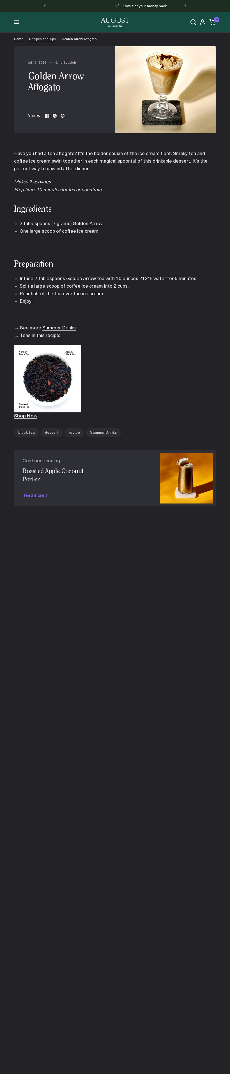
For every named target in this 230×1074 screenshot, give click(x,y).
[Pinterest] (62, 115)
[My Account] (202, 22)
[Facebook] (46, 115)
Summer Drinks (59, 328)
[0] (211, 22)
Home (18, 39)
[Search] (193, 22)
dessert (52, 433)
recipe (74, 433)
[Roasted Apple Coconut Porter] (186, 478)
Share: (34, 115)
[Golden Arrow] (47, 378)
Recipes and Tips (42, 39)
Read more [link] (33, 496)
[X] (54, 115)
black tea (26, 433)
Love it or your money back (119, 6)
